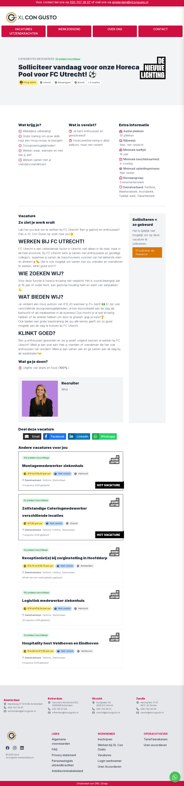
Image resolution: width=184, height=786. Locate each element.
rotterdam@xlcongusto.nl (65, 712)
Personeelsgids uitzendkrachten (63, 763)
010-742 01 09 (59, 709)
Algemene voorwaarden (61, 741)
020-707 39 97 (80, 2)
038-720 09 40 (148, 709)
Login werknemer (110, 761)
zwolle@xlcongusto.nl (152, 712)
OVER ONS (114, 29)
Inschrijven (105, 739)
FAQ (55, 749)
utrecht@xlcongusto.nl (108, 712)
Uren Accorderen (109, 766)
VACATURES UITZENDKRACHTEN (24, 31)
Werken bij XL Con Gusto (110, 747)
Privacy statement (64, 755)
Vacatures (104, 755)
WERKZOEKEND (69, 29)
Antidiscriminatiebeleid (67, 771)
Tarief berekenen (155, 739)
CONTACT (160, 29)
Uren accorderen (155, 745)
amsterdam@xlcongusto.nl (130, 2)
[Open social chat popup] (175, 777)
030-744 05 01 (103, 709)
